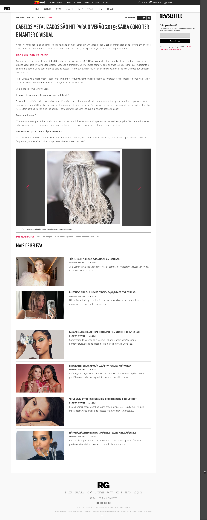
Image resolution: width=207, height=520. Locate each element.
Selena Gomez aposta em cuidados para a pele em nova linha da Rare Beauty (103, 399)
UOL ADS (104, 2)
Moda (58, 9)
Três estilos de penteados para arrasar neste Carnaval (94, 259)
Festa (100, 9)
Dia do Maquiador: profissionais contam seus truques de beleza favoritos (102, 432)
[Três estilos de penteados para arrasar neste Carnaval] (40, 285)
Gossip (90, 9)
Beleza (36, 9)
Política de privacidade (108, 498)
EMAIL (170, 2)
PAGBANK (77, 2)
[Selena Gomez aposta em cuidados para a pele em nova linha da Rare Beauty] (40, 425)
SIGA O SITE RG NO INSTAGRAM (32, 54)
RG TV (80, 9)
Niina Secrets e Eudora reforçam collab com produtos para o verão (100, 365)
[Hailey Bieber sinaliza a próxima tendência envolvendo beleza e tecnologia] (40, 318)
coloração (47, 237)
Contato (93, 498)
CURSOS (86, 2)
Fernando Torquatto (64, 237)
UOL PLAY (95, 2)
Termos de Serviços (174, 49)
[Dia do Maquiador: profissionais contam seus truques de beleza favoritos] (40, 459)
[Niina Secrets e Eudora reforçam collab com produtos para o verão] (40, 391)
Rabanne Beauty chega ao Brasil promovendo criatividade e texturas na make (104, 332)
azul (38, 237)
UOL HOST (68, 2)
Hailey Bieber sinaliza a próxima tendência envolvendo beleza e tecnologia (103, 292)
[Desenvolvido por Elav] (103, 516)
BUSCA (144, 2)
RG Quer (110, 9)
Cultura (47, 9)
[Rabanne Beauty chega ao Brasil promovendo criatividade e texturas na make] (40, 358)
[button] (145, 187)
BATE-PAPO (157, 2)
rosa (99, 237)
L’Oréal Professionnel (85, 237)
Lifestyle (69, 9)
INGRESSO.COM (55, 2)
